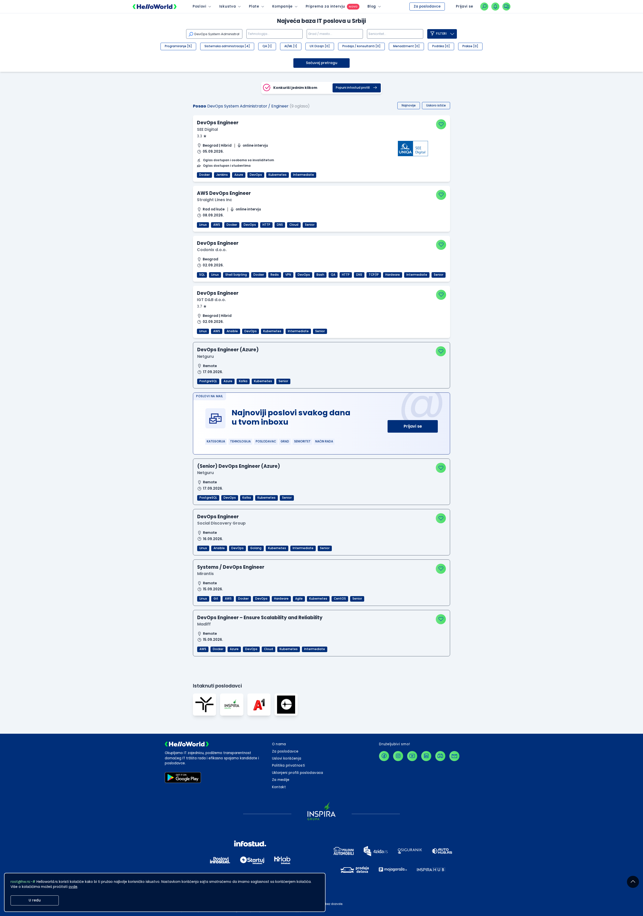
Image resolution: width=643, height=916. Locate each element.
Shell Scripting (236, 275)
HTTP (266, 225)
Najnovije (409, 105)
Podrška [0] (441, 46)
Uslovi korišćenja (286, 758)
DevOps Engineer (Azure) (228, 349)
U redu (35, 900)
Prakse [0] (470, 46)
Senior (309, 225)
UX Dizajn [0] (320, 46)
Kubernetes (278, 175)
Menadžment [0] (406, 46)
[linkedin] (426, 756)
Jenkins (222, 175)
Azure (238, 175)
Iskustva (227, 6)
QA (333, 275)
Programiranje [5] (178, 46)
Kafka (243, 381)
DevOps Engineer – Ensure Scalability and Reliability (260, 617)
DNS (280, 225)
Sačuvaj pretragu (321, 63)
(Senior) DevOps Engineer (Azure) (238, 466)
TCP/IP (374, 275)
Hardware (392, 275)
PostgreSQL (208, 381)
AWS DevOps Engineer (224, 193)
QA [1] (267, 46)
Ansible (232, 331)
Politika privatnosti (288, 765)
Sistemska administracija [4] (227, 46)
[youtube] (412, 756)
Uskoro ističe (436, 105)
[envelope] (454, 756)
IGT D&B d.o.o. (211, 300)
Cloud (293, 225)
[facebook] (384, 756)
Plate (254, 6)
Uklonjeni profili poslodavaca (297, 772)
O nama (279, 744)
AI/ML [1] (290, 46)
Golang (255, 548)
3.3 (200, 136)
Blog (371, 6)
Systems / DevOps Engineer (230, 567)
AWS (216, 225)
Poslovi (199, 6)
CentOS (340, 599)
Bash (320, 275)
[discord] (440, 756)
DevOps (256, 175)
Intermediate (303, 175)
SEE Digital (207, 129)
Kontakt (279, 787)
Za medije (281, 779)
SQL (202, 275)
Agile (299, 599)
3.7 (200, 306)
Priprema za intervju (325, 6)
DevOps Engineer (217, 122)
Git (215, 599)
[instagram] (398, 756)
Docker (204, 175)
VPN (288, 275)
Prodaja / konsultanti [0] (361, 46)
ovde (73, 886)
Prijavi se (413, 426)
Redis (275, 275)
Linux (203, 225)
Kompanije (282, 6)
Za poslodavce (427, 6)
